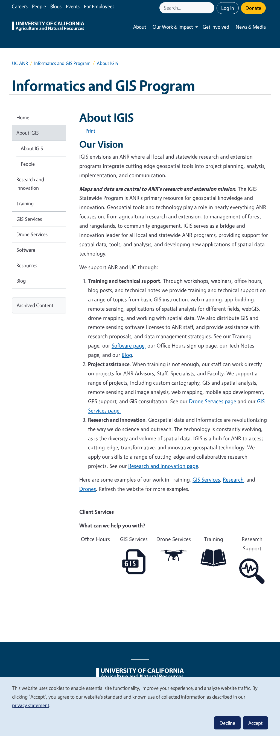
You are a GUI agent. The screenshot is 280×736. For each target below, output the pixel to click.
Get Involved (216, 26)
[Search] (210, 7)
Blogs (56, 6)
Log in (227, 8)
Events (73, 6)
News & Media (251, 26)
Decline (227, 723)
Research (233, 479)
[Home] (48, 27)
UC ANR (20, 63)
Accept (255, 723)
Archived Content (35, 305)
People (39, 6)
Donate (253, 8)
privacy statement (30, 705)
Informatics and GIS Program (62, 63)
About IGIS (27, 132)
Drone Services (32, 234)
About (139, 26)
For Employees (99, 6)
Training (25, 203)
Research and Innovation (30, 183)
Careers (20, 6)
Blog (21, 280)
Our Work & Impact (173, 26)
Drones (87, 488)
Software (25, 250)
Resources (26, 265)
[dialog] (140, 706)
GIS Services (206, 479)
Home (22, 117)
